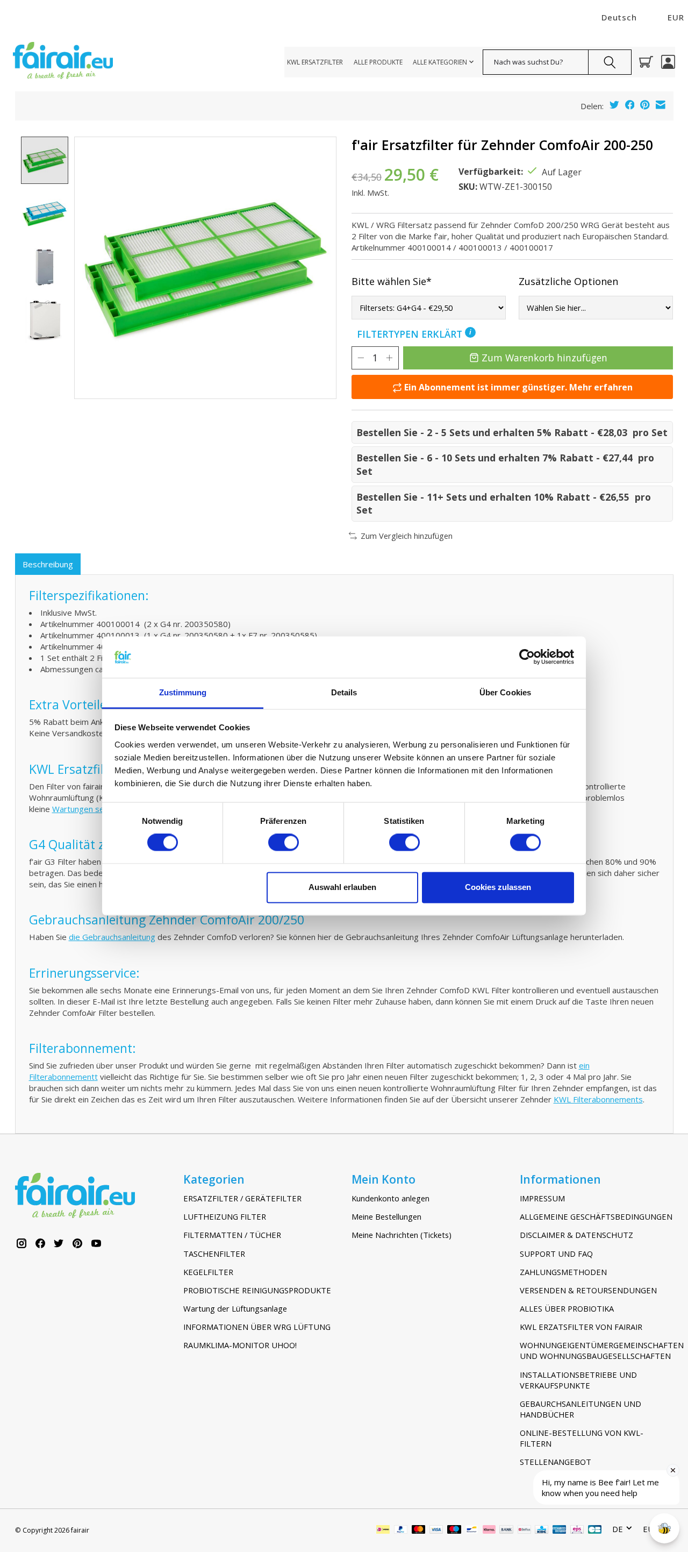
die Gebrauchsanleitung (112, 936)
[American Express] (560, 1530)
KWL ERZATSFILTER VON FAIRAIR (581, 1326)
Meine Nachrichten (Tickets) (402, 1234)
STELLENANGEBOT (555, 1461)
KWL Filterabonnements (598, 1099)
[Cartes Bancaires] (594, 1530)
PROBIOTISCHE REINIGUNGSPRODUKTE (257, 1290)
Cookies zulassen (498, 887)
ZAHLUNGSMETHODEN (563, 1271)
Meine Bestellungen (386, 1216)
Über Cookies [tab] (505, 692)
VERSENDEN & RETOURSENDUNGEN (588, 1290)
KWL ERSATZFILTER (315, 62)
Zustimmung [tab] (183, 692)
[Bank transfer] (506, 1530)
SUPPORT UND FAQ (556, 1253)
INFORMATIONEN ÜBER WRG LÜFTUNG (257, 1326)
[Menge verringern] (360, 357)
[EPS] (577, 1530)
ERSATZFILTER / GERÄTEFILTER (242, 1198)
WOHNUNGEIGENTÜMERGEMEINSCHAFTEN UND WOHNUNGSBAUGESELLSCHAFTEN (596, 1350)
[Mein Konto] (668, 62)
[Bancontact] (471, 1530)
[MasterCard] (419, 1530)
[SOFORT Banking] (489, 1530)
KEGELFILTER (208, 1271)
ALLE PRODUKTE (378, 62)
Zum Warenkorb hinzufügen (544, 357)
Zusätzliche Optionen (568, 281)
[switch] (283, 842)
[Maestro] (454, 1530)
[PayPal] (401, 1530)
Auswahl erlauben (342, 887)
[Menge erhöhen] (389, 357)
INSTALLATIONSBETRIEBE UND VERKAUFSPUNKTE (578, 1380)
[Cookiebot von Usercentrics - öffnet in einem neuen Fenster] (527, 657)
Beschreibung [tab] (48, 564)
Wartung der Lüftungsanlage (235, 1308)
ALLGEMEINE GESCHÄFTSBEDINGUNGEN (596, 1216)
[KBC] (541, 1530)
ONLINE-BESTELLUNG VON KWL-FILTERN (581, 1438)
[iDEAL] (383, 1530)
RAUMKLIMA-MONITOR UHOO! (240, 1345)
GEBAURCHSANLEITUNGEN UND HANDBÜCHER (580, 1409)
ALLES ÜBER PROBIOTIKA (567, 1308)
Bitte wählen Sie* (392, 281)
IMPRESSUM (542, 1198)
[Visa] (436, 1530)
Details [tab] (344, 692)
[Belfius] (524, 1530)
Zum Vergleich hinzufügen (407, 535)
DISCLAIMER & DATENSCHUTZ (576, 1234)
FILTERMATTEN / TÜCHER (232, 1234)
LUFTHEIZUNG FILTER (224, 1216)
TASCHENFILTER (214, 1253)
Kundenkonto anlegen (390, 1198)
